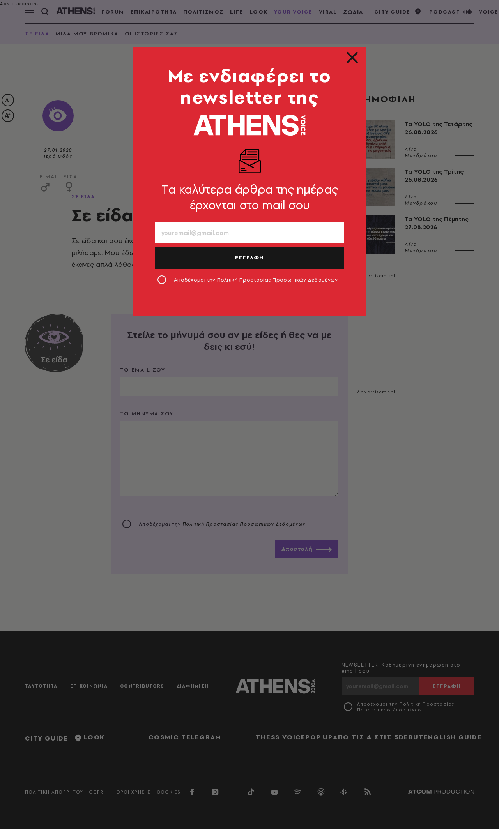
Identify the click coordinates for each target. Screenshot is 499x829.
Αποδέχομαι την (256, 280)
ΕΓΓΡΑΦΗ (249, 257)
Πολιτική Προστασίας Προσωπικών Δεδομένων (277, 279)
